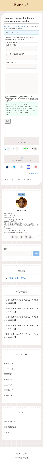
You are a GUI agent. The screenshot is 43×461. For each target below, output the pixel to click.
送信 (7, 121)
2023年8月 (8, 374)
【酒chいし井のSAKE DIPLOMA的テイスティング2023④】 (21, 310)
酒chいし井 (21, 210)
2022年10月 (8, 395)
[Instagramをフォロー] (28, 167)
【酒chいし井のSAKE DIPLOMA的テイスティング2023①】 (21, 335)
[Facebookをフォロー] (21, 167)
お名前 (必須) (11, 45)
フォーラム (7, 26)
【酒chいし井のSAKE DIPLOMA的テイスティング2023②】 (21, 327)
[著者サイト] (7, 167)
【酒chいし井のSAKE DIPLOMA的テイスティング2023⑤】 (21, 301)
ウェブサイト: (11, 63)
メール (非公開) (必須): (15, 54)
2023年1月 (8, 385)
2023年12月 (8, 363)
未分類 (6, 432)
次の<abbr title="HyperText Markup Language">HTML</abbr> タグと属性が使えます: (21, 99)
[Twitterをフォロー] (14, 167)
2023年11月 (8, 369)
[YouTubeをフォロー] (36, 167)
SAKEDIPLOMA (10, 422)
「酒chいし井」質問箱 (18, 26)
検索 (5, 249)
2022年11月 (8, 390)
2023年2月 (8, 379)
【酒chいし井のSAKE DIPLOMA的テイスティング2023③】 (21, 318)
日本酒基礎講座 (10, 427)
